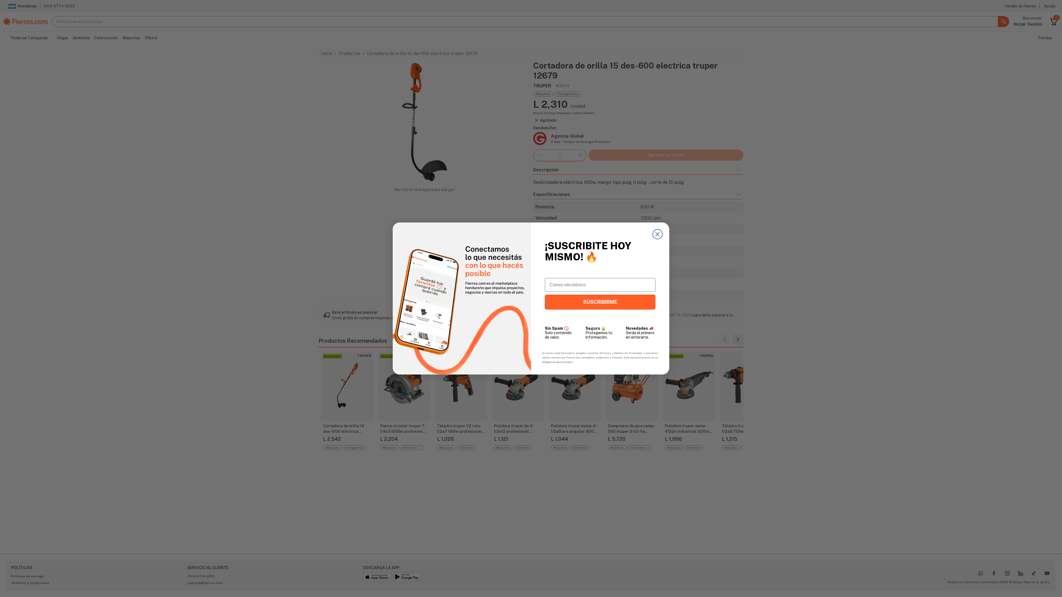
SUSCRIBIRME (600, 302)
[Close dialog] (657, 234)
